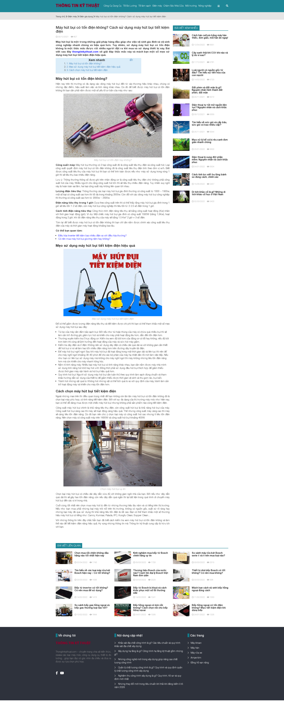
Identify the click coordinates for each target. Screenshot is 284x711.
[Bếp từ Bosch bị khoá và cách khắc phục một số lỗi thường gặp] (122, 592)
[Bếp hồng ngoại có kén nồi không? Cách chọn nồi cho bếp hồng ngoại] (122, 609)
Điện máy (157, 5)
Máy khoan (196, 642)
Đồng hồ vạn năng (200, 662)
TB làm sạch (144, 5)
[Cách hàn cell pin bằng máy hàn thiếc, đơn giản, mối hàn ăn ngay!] (181, 39)
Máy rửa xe (196, 652)
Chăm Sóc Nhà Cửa (174, 5)
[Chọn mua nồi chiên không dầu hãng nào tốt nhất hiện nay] (64, 557)
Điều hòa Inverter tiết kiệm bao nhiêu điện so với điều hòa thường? (92, 235)
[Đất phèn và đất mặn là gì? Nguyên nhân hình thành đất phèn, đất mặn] (181, 92)
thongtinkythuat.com (85, 51)
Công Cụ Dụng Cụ (112, 5)
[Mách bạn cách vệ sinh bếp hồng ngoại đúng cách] (181, 592)
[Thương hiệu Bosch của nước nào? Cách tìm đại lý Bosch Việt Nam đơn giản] (122, 575)
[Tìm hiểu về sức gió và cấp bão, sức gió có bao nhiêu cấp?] (181, 126)
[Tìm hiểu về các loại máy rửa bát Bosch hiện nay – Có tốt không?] (64, 575)
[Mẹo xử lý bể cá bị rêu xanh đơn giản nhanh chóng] (181, 144)
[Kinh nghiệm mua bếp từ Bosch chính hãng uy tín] (122, 557)
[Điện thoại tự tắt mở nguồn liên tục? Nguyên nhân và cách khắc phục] (181, 109)
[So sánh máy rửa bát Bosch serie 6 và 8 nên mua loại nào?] (181, 557)
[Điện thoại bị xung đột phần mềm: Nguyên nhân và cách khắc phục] (181, 161)
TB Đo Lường (130, 5)
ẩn (131, 60)
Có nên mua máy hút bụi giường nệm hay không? (84, 238)
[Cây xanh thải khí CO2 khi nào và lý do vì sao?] (181, 57)
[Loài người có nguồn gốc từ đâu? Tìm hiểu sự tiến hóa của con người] (181, 74)
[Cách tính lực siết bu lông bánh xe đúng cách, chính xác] (181, 179)
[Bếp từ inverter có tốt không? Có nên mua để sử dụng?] (64, 592)
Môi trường (191, 5)
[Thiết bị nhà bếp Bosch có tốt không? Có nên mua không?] (181, 575)
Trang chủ (60, 16)
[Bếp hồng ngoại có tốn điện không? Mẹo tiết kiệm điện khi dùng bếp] (181, 609)
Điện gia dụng (86, 16)
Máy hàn (195, 647)
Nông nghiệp (204, 5)
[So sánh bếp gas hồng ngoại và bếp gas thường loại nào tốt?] (64, 609)
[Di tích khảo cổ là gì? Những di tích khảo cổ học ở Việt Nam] (181, 196)
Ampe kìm (196, 657)
